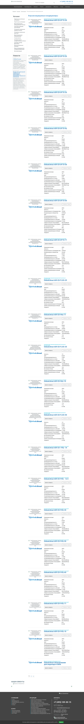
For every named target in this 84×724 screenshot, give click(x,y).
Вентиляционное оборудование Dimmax (19, 24)
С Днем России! (17, 59)
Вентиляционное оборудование (18, 36)
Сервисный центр (16, 711)
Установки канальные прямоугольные (19, 30)
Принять (61, 722)
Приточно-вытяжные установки (19, 19)
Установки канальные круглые (19, 33)
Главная (14, 11)
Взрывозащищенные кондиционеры (39, 703)
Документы (48, 6)
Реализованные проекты (18, 702)
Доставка (14, 713)
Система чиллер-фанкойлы (18, 43)
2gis (62, 715)
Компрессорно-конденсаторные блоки (20, 40)
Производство (27, 6)
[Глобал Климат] (63, 693)
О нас (13, 699)
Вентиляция (23, 11)
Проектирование (18, 6)
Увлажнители (17, 38)
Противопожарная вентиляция (18, 27)
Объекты (56, 6)
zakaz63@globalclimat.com (63, 707)
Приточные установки (19, 22)
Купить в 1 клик (66, 23)
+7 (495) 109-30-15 (62, 702)
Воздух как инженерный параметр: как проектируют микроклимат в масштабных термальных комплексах (19, 74)
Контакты (67, 6)
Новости (16, 56)
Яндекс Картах (64, 714)
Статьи (13, 704)
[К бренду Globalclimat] (35, 26)
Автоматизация (18, 51)
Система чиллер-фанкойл (37, 706)
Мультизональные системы (18, 46)
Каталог (36, 6)
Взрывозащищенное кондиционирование (19, 49)
